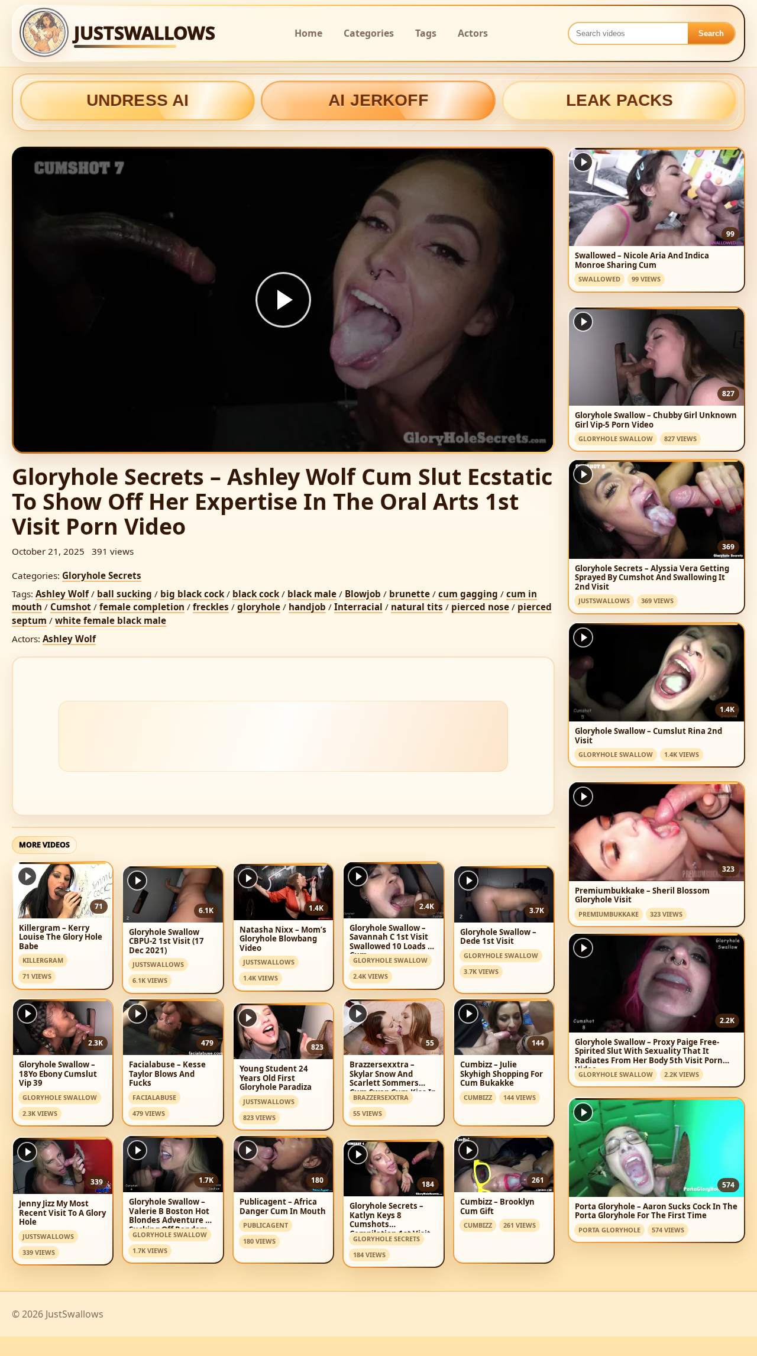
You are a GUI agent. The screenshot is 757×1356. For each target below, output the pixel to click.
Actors (473, 33)
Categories (369, 33)
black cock (255, 594)
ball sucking (124, 594)
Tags (425, 33)
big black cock (192, 594)
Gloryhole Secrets (101, 575)
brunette (409, 594)
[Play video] (283, 300)
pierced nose (480, 607)
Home (308, 33)
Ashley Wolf (62, 594)
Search (711, 33)
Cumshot (70, 607)
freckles (211, 607)
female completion (142, 607)
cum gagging (468, 594)
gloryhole (258, 607)
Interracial (358, 607)
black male (312, 594)
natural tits (417, 607)
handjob (307, 607)
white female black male (110, 620)
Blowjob (363, 594)
